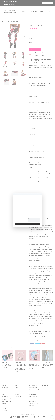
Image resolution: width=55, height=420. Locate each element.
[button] (21, 199)
